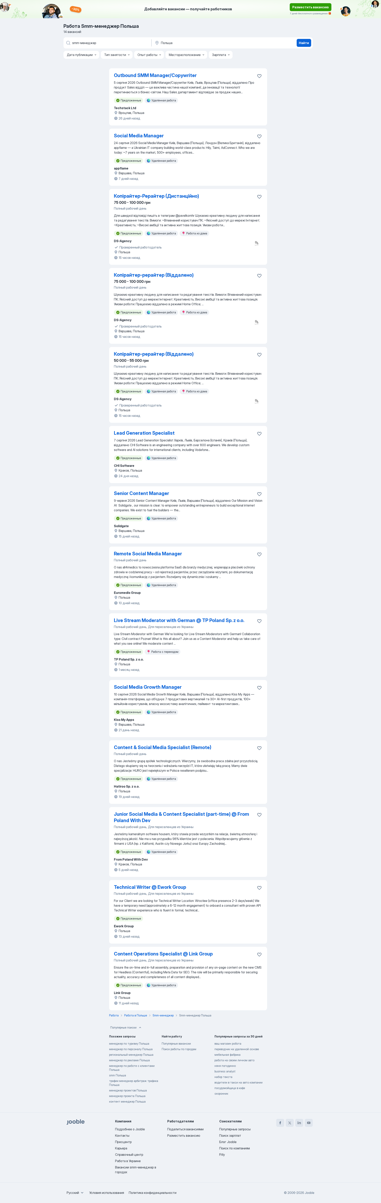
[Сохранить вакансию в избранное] (259, 76)
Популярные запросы (235, 1129)
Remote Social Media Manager (148, 554)
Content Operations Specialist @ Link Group (163, 954)
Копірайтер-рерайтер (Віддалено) (154, 275)
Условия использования (106, 1193)
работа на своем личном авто (234, 1060)
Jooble (309, 1193)
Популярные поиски (123, 1027)
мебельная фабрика (228, 1054)
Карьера (121, 1148)
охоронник (221, 1093)
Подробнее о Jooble (130, 1129)
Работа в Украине (128, 1161)
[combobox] (76, 1193)
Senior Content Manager (141, 493)
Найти (304, 43)
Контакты (122, 1136)
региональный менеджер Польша (131, 1054)
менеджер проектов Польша (128, 1090)
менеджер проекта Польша (127, 1096)
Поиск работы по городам (179, 1049)
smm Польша (117, 1075)
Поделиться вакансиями (185, 1129)
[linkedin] (299, 1123)
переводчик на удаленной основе (237, 1049)
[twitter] (290, 1123)
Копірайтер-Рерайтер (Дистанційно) (156, 196)
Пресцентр (123, 1142)
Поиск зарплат (230, 1136)
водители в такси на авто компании (239, 1082)
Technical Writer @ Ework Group (150, 887)
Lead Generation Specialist (144, 433)
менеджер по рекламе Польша (129, 1060)
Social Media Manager (139, 136)
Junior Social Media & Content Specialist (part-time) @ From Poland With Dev (181, 817)
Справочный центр (129, 1155)
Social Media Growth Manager (148, 687)
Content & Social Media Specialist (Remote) (162, 747)
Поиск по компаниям (234, 1148)
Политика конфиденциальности (152, 1193)
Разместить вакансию (310, 7)
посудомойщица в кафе (230, 1088)
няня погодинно (225, 1065)
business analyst (225, 1071)
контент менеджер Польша (127, 1101)
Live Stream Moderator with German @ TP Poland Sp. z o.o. (179, 620)
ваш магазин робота (228, 1043)
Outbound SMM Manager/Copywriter (155, 75)
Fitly (222, 1155)
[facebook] (280, 1123)
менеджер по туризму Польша (129, 1043)
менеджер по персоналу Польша (131, 1049)
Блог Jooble (228, 1142)
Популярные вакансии (176, 1043)
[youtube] (309, 1123)
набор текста (223, 1077)
